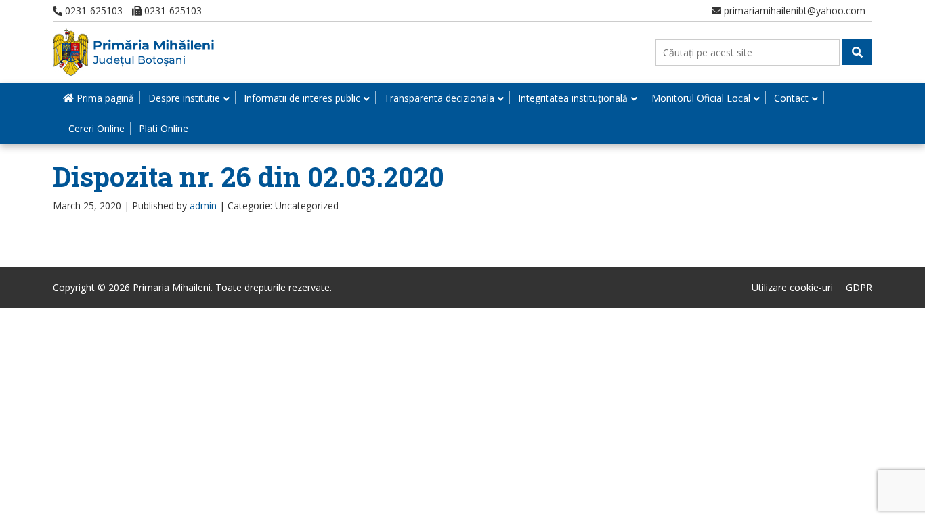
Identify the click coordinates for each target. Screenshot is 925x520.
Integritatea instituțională (573, 97)
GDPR (859, 287)
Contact (791, 97)
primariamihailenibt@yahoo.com (793, 10)
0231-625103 (92, 10)
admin (203, 205)
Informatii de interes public (302, 97)
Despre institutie (184, 97)
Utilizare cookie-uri (792, 287)
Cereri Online (96, 128)
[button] (857, 52)
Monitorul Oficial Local (700, 97)
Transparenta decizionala (439, 97)
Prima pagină (104, 97)
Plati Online (163, 128)
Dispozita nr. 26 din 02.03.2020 (248, 176)
